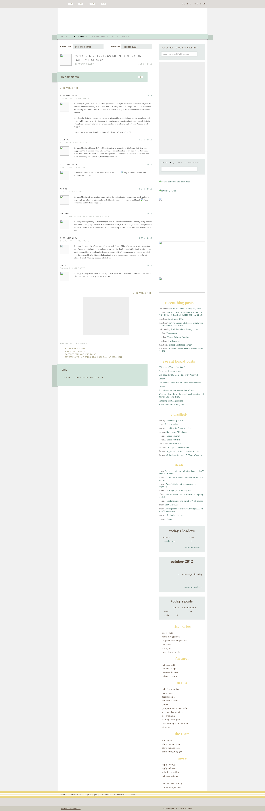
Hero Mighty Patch (175, 318)
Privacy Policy (93, 794)
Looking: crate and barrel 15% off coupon (185, 500)
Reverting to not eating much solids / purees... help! (94, 357)
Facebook (76, 4)
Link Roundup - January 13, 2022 (186, 308)
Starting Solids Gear (171, 719)
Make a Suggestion (171, 636)
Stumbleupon (116, 77)
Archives (194, 163)
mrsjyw (64, 213)
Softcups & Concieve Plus (177, 447)
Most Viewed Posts (171, 651)
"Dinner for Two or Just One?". (172, 367)
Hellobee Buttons (170, 775)
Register (200, 4)
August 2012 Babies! (75, 351)
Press (133, 794)
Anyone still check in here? (170, 370)
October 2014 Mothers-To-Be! (81, 354)
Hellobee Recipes (169, 668)
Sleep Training (168, 715)
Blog (64, 37)
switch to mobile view (71, 808)
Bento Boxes (167, 692)
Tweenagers (172, 333)
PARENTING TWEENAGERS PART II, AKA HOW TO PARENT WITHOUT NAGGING (181, 313)
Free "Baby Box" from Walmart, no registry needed (181, 495)
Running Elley (86, 64)
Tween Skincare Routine (178, 337)
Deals (114, 37)
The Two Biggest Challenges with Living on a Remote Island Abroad (181, 324)
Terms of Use (76, 794)
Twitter (65, 4)
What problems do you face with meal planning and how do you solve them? (181, 395)
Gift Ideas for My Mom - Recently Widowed (178, 374)
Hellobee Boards (87, 22)
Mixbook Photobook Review (179, 344)
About (62, 794)
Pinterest (87, 4)
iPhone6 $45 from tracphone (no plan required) (178, 485)
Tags (179, 163)
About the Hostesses (171, 747)
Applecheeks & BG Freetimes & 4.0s (182, 451)
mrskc (64, 189)
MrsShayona (169, 540)
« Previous (66, 88)
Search (166, 163)
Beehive (64, 140)
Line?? (162, 378)
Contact (108, 794)
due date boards (83, 47)
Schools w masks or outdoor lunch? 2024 (177, 390)
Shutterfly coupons (175, 515)
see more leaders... (193, 547)
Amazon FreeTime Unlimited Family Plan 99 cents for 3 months (181, 472)
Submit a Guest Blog (171, 771)
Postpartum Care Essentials (174, 708)
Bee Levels (166, 644)
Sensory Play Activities (172, 711)
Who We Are (167, 740)
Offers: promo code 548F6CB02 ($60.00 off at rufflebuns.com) (181, 510)
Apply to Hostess (169, 768)
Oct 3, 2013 (145, 238)
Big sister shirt (175, 443)
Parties (165, 704)
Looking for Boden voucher (179, 428)
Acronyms (166, 648)
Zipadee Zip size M (175, 420)
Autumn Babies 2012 (75, 348)
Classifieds (97, 37)
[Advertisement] (106, 316)
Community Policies (171, 787)
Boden (169, 518)
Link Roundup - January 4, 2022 (185, 329)
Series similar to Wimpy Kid (171, 404)
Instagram (98, 4)
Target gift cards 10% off (180, 490)
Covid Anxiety (173, 340)
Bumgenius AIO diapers (176, 431)
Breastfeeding (168, 696)
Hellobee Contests (170, 676)
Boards (79, 37)
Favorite (135, 77)
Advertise (121, 794)
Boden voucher (173, 435)
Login (184, 4)
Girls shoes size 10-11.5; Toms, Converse (184, 455)
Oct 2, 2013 (145, 96)
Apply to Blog (168, 764)
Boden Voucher (171, 424)
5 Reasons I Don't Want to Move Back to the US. (181, 350)
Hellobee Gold (168, 664)
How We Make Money (172, 783)
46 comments (70, 76)
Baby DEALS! (171, 504)
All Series (166, 727)
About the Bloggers (171, 743)
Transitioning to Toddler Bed (175, 723)
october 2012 (130, 47)
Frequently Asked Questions (175, 640)
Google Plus (61, 4)
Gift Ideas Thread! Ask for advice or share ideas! (180, 382)
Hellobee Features (170, 672)
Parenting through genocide (171, 400)
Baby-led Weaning (170, 688)
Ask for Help (167, 632)
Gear (125, 37)
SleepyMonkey (68, 96)
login (76, 378)
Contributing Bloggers (172, 751)
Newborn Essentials (171, 700)
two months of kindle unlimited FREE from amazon (181, 479)
